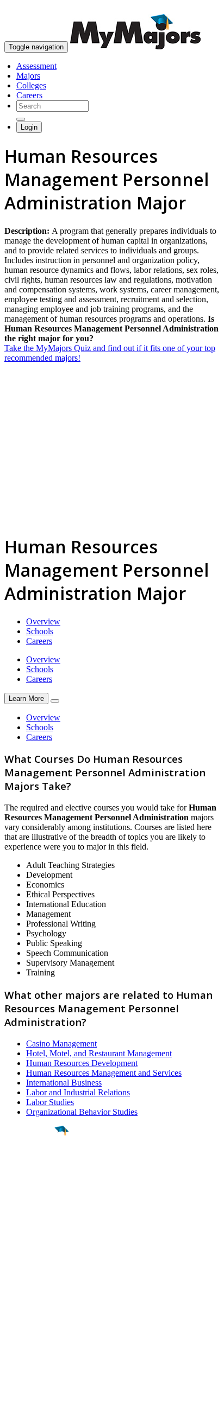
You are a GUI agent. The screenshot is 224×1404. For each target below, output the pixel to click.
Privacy (45, 1390)
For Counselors (30, 1286)
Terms (15, 1390)
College (33, 1191)
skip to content (198, 8)
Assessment (36, 66)
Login (29, 127)
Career (32, 1215)
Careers (29, 95)
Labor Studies (50, 1102)
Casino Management (61, 1043)
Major (29, 1167)
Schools (39, 631)
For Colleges (26, 1296)
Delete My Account (38, 1315)
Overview (43, 621)
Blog (12, 1325)
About (17, 1255)
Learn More (26, 698)
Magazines (22, 1306)
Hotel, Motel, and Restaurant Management (99, 1053)
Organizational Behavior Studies (82, 1111)
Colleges (31, 85)
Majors (28, 75)
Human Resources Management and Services (104, 1072)
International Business (64, 1082)
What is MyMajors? (38, 1276)
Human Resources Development (82, 1063)
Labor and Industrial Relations (78, 1092)
